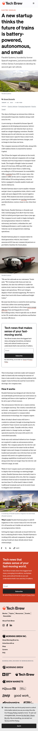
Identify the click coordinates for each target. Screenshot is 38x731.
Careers (5, 649)
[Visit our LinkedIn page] (11, 625)
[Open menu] (33, 3)
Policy (17, 721)
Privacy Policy (12, 713)
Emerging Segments (24, 106)
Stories (4, 613)
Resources (19, 613)
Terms (6, 721)
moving (24, 199)
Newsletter (7, 616)
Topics (11, 613)
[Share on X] (5, 548)
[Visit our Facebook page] (7, 625)
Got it (19, 726)
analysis (9, 174)
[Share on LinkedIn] (10, 548)
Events (27, 613)
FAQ (3, 653)
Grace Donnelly (9, 99)
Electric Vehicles (12, 106)
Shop (4, 646)
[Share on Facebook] (1, 548)
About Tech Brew (8, 621)
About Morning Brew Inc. (10, 640)
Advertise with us (8, 643)
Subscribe (19, 356)
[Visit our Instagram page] (3, 625)
